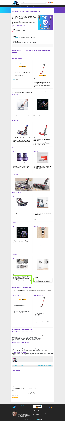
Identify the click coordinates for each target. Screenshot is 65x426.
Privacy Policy (21, 405)
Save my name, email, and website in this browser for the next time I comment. (24, 388)
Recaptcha (13, 390)
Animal (14, 79)
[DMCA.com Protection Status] (39, 419)
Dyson (41, 245)
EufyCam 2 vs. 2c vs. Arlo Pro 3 (18, 365)
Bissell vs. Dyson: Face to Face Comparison (44, 365)
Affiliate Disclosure (22, 406)
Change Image (32, 394)
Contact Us (21, 407)
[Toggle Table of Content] (51, 45)
